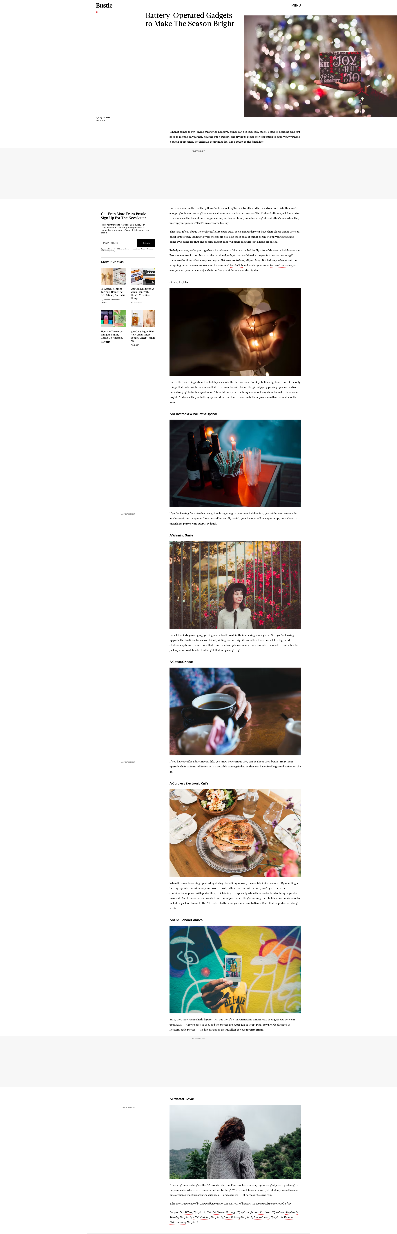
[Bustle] (104, 5)
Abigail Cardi (104, 117)
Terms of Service (147, 249)
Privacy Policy (109, 251)
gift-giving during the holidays (209, 131)
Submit (146, 243)
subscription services (236, 645)
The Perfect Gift (265, 213)
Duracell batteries (281, 265)
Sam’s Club (236, 265)
